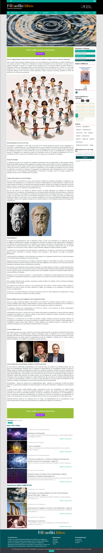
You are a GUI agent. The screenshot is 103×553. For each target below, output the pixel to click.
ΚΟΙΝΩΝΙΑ (45, 13)
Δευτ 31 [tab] (82, 119)
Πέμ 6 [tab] (90, 104)
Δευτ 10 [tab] (82, 108)
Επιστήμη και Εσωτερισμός (36, 433)
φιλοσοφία (79, 132)
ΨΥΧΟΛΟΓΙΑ (55, 539)
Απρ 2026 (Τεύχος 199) (80, 53)
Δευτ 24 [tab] (82, 115)
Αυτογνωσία (79, 142)
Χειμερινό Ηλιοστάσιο (82, 145)
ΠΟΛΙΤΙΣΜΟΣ (76, 13)
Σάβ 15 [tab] (77, 111)
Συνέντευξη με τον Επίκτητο (36, 521)
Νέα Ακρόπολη (78, 539)
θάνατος (90, 132)
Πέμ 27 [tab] (90, 115)
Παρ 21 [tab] (93, 111)
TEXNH (35, 13)
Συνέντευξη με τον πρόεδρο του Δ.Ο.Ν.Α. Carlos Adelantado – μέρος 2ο (50, 508)
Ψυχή (85, 132)
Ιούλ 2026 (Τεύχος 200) (80, 51)
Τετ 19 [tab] (87, 111)
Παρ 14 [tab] (93, 108)
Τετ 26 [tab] (87, 115)
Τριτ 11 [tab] (85, 108)
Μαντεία (92, 139)
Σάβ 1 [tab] (77, 104)
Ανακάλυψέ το (40, 53)
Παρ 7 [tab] (93, 104)
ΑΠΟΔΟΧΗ (51, 551)
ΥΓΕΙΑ (55, 13)
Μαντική (78, 139)
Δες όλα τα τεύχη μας (80, 60)
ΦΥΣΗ (66, 13)
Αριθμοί (78, 136)
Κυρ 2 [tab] (79, 104)
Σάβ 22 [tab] (77, 115)
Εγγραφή (85, 157)
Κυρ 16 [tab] (79, 111)
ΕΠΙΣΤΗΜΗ (24, 13)
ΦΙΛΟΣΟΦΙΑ (14, 13)
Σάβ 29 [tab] (77, 119)
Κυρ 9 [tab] (79, 108)
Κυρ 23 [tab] (79, 115)
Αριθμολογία (85, 136)
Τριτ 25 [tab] (85, 115)
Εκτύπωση (10, 422)
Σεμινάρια (77, 542)
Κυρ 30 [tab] (79, 119)
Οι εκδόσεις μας (78, 541)
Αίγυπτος (78, 126)
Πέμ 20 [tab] (90, 111)
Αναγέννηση (85, 126)
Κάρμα (91, 145)
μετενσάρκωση (86, 129)
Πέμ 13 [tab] (90, 108)
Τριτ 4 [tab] (85, 104)
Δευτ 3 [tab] (82, 104)
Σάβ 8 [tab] (77, 108)
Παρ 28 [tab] (93, 115)
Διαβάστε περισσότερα (66, 438)
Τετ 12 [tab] (87, 108)
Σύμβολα (78, 129)
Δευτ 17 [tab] (82, 111)
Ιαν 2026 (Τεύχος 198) (80, 55)
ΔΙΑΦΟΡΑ (86, 13)
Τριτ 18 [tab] (85, 111)
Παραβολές (85, 139)
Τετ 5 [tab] (87, 104)
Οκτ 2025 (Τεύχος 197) (80, 58)
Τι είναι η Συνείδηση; (34, 446)
